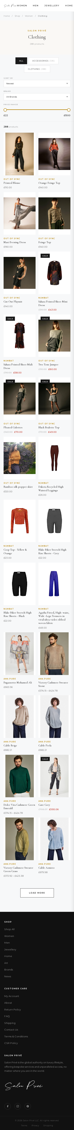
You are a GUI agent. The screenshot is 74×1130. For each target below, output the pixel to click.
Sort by (8, 78)
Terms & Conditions (16, 1036)
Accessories (43, 61)
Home (69, 5)
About (8, 1002)
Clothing (37, 69)
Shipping (9, 1023)
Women (22, 5)
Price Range (11, 104)
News (7, 976)
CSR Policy (11, 1043)
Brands (8, 969)
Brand (7, 91)
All (21, 61)
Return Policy (12, 1009)
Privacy (35, 1125)
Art (6, 962)
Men (36, 5)
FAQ (7, 1016)
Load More (37, 893)
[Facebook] (7, 1106)
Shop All (9, 929)
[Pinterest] (27, 1106)
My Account (11, 996)
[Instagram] (17, 1106)
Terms (24, 1125)
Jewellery (51, 5)
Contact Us (11, 1029)
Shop (17, 16)
